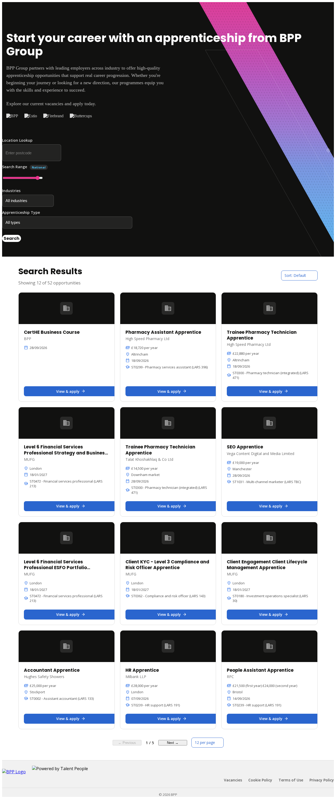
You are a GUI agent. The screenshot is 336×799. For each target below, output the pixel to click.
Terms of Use (291, 779)
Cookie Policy (260, 779)
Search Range (24, 166)
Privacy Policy (321, 779)
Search (11, 238)
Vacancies (233, 779)
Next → (172, 743)
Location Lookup (17, 140)
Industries (11, 190)
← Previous (127, 743)
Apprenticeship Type (21, 212)
